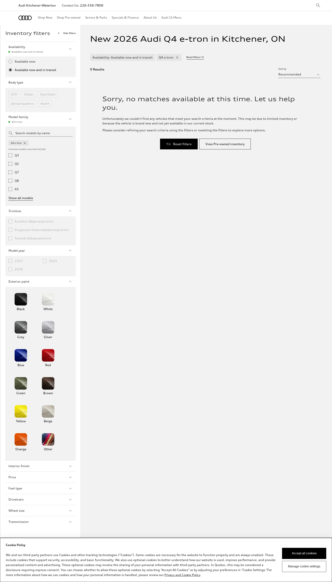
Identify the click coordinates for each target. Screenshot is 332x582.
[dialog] (166, 560)
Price (12, 477)
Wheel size (16, 510)
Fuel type (15, 488)
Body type (15, 82)
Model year (16, 251)
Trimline (14, 211)
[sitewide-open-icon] (318, 5)
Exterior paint (18, 281)
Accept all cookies (304, 553)
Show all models (20, 198)
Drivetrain (16, 499)
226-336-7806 (91, 5)
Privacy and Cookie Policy (182, 575)
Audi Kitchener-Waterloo (37, 5)
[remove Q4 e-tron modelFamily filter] (177, 57)
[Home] (25, 18)
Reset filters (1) (195, 57)
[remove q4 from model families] (24, 143)
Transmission (18, 522)
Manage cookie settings (304, 566)
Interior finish (18, 466)
